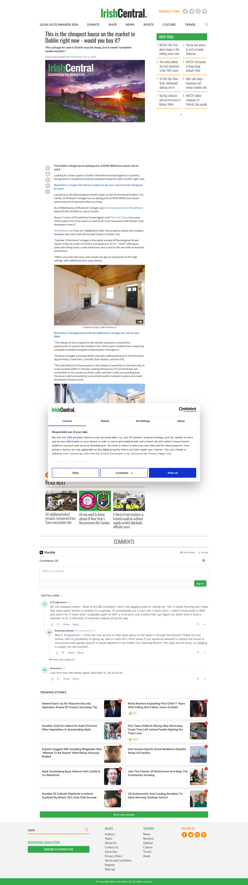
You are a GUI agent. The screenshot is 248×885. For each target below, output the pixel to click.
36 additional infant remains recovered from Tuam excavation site (60, 518)
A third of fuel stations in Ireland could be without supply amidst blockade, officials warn (128, 520)
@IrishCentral (74, 56)
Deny (76, 472)
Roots (146, 856)
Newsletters (169, 11)
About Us (110, 843)
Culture (148, 847)
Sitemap (110, 869)
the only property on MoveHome (124, 207)
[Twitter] (191, 11)
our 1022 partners (73, 437)
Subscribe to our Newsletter (58, 849)
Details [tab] (105, 420)
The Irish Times (119, 217)
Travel (147, 851)
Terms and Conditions (118, 860)
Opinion (148, 843)
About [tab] (181, 420)
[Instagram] (198, 11)
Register (110, 865)
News (146, 834)
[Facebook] (185, 11)
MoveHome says (63, 230)
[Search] (206, 25)
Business (148, 838)
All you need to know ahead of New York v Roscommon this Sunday (94, 518)
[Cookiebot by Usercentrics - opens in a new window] (181, 409)
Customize (122, 472)
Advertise (111, 851)
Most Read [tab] (166, 36)
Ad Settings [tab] (143, 420)
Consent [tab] (67, 420)
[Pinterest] (204, 11)
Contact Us (111, 847)
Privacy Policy (113, 856)
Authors (110, 834)
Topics (108, 838)
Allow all (173, 472)
